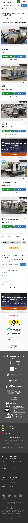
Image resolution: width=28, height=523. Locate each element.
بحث (25, 5)
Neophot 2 (5, 282)
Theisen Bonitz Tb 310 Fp (16, 440)
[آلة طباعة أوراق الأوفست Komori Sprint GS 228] (14, 169)
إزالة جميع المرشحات (8, 22)
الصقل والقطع (18, 444)
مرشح (8, 18)
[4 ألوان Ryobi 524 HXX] (14, 73)
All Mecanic (5, 273)
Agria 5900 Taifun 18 (7, 447)
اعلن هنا (14, 347)
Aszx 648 (4, 276)
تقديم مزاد (14, 154)
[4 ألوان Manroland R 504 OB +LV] (14, 111)
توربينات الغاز (10, 444)
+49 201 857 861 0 (10, 428)
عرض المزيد (14, 287)
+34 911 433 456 (9, 433)
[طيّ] (14, 61)
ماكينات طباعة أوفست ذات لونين (11, 242)
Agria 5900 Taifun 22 (14, 451)
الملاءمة (20, 18)
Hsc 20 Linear (6, 279)
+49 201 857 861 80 (10, 431)
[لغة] (24, 1)
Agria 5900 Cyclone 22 (20, 447)
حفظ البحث (14, 248)
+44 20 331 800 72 (10, 426)
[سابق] (2, 36)
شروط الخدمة (8, 520)
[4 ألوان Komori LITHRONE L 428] (14, 207)
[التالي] (25, 36)
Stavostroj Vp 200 (7, 285)
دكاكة (6, 440)
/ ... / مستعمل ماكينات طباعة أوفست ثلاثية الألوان (14, 8)
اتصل (21, 56)
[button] (26, 1)
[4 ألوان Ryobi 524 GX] (14, 36)
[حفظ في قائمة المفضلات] (25, 48)
